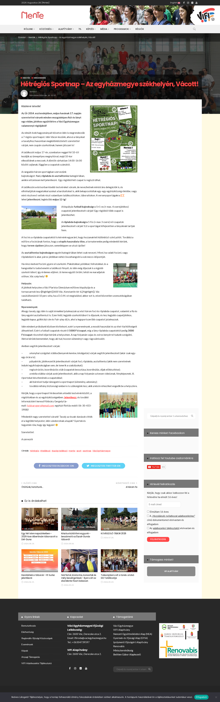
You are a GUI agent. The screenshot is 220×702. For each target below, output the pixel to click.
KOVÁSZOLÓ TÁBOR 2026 (113, 533)
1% (80, 29)
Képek (24, 650)
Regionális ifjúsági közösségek (37, 638)
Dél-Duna (28, 529)
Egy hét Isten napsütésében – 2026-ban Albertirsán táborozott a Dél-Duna (39, 536)
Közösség (45, 29)
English (174, 2)
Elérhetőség (27, 632)
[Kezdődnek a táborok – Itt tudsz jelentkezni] (39, 560)
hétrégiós (34, 451)
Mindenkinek (40, 78)
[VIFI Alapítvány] (171, 571)
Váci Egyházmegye (101, 451)
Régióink (68, 529)
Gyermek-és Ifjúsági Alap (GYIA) (130, 638)
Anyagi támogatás (30, 657)
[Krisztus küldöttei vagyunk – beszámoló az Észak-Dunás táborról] (79, 519)
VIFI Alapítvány (121, 629)
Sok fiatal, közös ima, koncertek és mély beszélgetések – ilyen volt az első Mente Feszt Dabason (78, 578)
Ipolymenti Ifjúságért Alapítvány (130, 642)
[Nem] (216, 697)
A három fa (131, 487)
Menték (26, 78)
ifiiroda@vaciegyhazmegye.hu (90, 638)
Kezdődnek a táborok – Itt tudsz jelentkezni (38, 577)
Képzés (90, 29)
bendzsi (33, 91)
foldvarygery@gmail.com (40, 405)
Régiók (139, 29)
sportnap (87, 451)
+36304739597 (81, 642)
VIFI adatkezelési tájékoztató (36, 663)
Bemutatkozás (28, 625)
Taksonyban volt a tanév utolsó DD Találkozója (117, 577)
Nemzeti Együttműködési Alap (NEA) (132, 633)
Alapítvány (65, 29)
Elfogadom (201, 697)
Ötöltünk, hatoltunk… (32, 487)
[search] (194, 29)
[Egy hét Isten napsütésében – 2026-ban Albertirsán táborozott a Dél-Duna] (39, 519)
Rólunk (28, 29)
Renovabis (118, 646)
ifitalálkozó (45, 451)
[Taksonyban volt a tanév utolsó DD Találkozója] (119, 560)
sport (79, 451)
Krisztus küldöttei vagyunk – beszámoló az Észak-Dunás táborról (76, 536)
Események (27, 644)
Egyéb (106, 529)
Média (103, 29)
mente (72, 451)
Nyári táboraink (87, 527)
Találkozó (122, 570)
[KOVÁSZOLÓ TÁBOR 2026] (119, 519)
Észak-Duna (70, 527)
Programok (121, 29)
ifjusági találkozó (60, 451)
